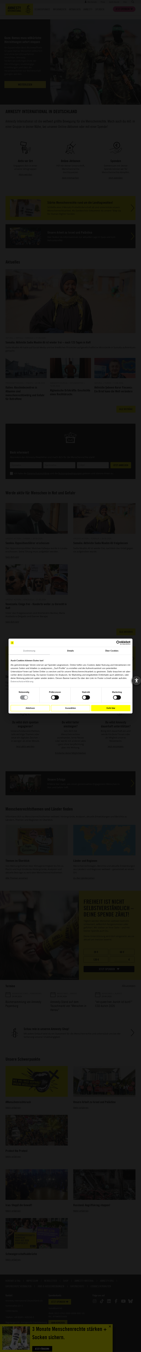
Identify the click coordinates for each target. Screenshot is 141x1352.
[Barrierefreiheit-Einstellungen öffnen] (136, 680)
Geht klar (110, 708)
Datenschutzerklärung (22, 681)
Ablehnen (30, 708)
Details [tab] (70, 651)
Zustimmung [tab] (29, 651)
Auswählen (70, 708)
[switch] (55, 697)
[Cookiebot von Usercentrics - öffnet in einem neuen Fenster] (118, 643)
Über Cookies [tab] (111, 651)
